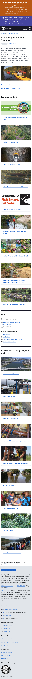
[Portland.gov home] (7, 28)
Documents (5, 88)
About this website (6, 652)
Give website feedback (11, 564)
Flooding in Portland (9, 486)
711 (7, 587)
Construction (15, 88)
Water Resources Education (12, 553)
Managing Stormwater (10, 418)
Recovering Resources (10, 396)
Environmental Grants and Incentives (15, 463)
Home (3, 33)
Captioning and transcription (9, 642)
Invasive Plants (8, 530)
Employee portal (6, 655)
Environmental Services (13, 33)
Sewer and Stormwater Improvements (16, 441)
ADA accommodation (7, 639)
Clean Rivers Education (10, 508)
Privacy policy (5, 645)
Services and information (9, 85)
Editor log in (4, 658)
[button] (24, 28)
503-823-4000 (21, 586)
